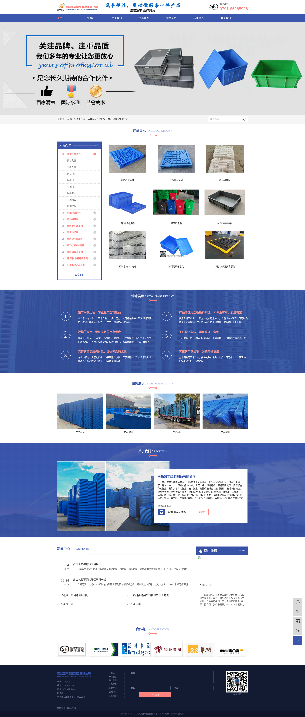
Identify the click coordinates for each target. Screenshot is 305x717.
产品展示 (89, 18)
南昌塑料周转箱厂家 (118, 119)
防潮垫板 (71, 206)
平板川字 (71, 186)
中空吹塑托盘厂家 (96, 119)
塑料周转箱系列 (75, 252)
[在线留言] (297, 630)
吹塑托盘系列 (74, 213)
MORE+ (242, 551)
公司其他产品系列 (76, 265)
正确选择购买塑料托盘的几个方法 (150, 595)
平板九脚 (71, 167)
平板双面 (71, 200)
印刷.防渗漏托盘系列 (77, 258)
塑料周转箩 (72, 219)
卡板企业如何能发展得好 (75, 595)
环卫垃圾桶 (72, 232)
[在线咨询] (297, 602)
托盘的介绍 (67, 604)
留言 (133, 673)
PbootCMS (71, 708)
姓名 (133, 688)
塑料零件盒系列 (75, 226)
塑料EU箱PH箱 (74, 239)
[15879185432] (297, 611)
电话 (176, 688)
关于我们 (117, 18)
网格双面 (71, 193)
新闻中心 (198, 18)
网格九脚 (71, 160)
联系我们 (226, 18)
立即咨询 (201, 512)
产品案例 (144, 18)
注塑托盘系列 (74, 154)
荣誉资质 (171, 18)
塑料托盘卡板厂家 (76, 119)
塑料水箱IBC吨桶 (75, 245)
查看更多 (79, 274)
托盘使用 (136, 604)
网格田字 (71, 180)
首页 (59, 18)
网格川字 (71, 173)
